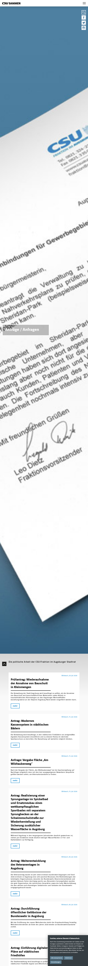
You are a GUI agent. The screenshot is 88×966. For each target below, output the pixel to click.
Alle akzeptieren (56, 958)
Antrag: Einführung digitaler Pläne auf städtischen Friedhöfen (29, 951)
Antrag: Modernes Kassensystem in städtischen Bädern (30, 724)
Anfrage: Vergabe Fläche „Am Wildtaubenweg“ (29, 762)
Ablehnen (68, 958)
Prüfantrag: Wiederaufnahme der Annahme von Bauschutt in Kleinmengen (30, 683)
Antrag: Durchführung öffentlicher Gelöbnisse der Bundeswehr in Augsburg (28, 912)
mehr (15, 706)
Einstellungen (55, 962)
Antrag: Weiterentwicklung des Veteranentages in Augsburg (28, 864)
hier (80, 950)
